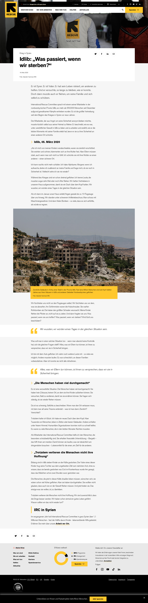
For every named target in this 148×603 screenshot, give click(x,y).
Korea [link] (53, 579)
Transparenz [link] (131, 579)
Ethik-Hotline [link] (33, 553)
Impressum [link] (121, 579)
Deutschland (113, 4)
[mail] (113, 53)
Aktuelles (84, 10)
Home (11, 9)
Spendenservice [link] (34, 563)
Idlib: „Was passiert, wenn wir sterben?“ (50, 62)
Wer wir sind (27, 10)
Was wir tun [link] (17, 559)
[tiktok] (136, 4)
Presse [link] (85, 4)
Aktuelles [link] (16, 566)
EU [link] (37, 579)
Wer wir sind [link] (18, 553)
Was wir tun (60, 10)
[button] (134, 10)
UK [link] (41, 579)
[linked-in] (139, 4)
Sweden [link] (46, 579)
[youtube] (133, 4)
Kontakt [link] (31, 556)
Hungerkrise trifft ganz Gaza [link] (38, 4)
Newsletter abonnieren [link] (97, 4)
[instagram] (130, 4)
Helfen (73, 10)
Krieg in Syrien (25, 53)
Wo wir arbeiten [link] (19, 556)
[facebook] (127, 4)
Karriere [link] (76, 4)
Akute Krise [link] (20, 548)
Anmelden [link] (108, 561)
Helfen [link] (15, 563)
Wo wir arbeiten (44, 10)
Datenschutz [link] (113, 579)
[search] (123, 10)
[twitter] (95, 53)
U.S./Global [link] (31, 579)
